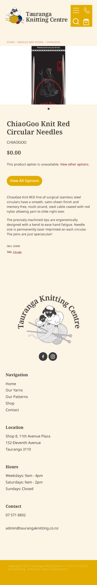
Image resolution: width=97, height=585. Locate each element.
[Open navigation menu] (76, 10)
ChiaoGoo (53, 42)
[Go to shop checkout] (86, 21)
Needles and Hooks (30, 42)
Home (11, 384)
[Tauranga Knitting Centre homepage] (38, 16)
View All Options (24, 181)
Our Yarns (14, 390)
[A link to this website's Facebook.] (43, 356)
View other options (74, 164)
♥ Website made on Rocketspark (48, 569)
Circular (17, 252)
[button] (76, 21)
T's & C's (70, 566)
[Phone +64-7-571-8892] (86, 10)
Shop (10, 403)
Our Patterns (17, 397)
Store (10, 42)
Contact (12, 410)
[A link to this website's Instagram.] (52, 356)
